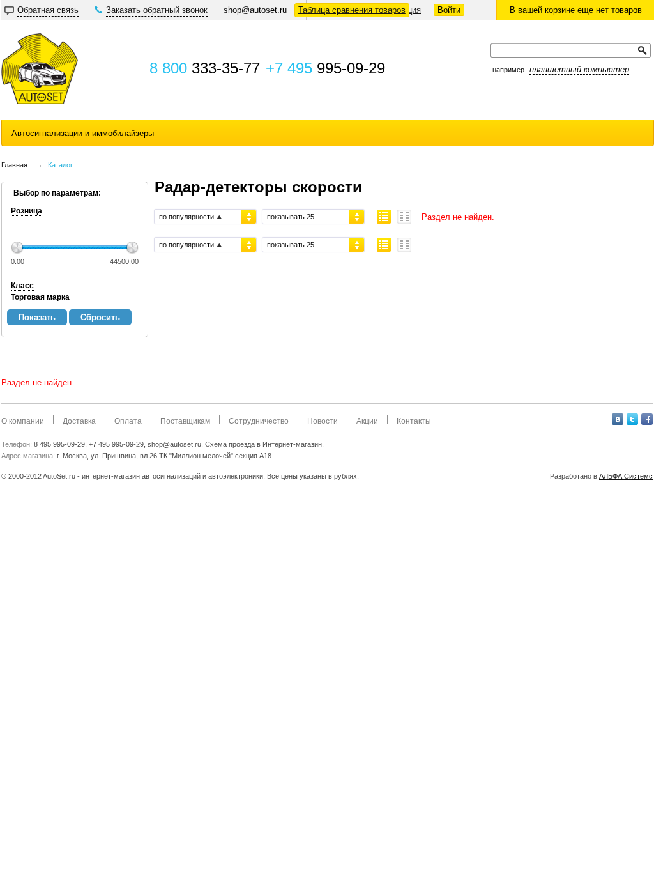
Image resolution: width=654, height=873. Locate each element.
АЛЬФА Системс (626, 476)
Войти (448, 10)
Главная (14, 165)
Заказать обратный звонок (157, 10)
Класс (22, 285)
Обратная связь (48, 10)
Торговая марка (40, 297)
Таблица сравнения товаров (352, 10)
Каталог (60, 165)
